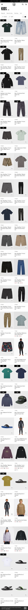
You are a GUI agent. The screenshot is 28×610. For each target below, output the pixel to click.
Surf (21, 13)
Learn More (8, 608)
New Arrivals (10, 13)
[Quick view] (12, 34)
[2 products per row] (25, 16)
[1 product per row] (23, 16)
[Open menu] (2, 4)
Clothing (16, 13)
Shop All (3, 13)
